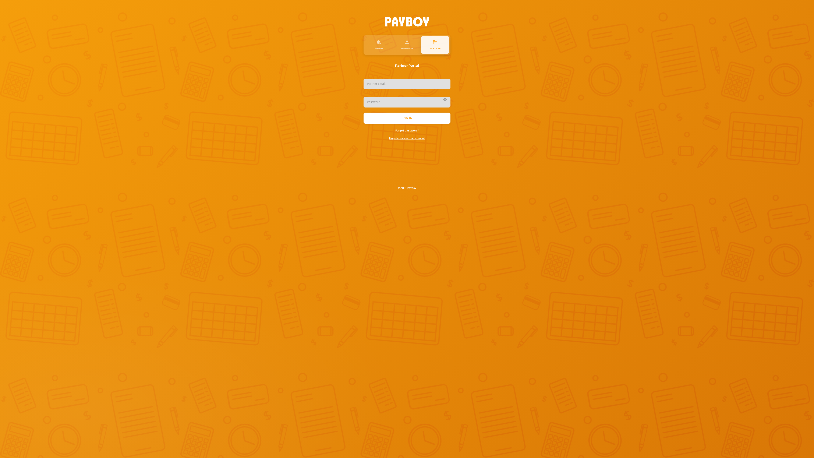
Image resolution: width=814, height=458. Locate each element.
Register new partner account (407, 138)
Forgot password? (407, 130)
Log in (407, 118)
